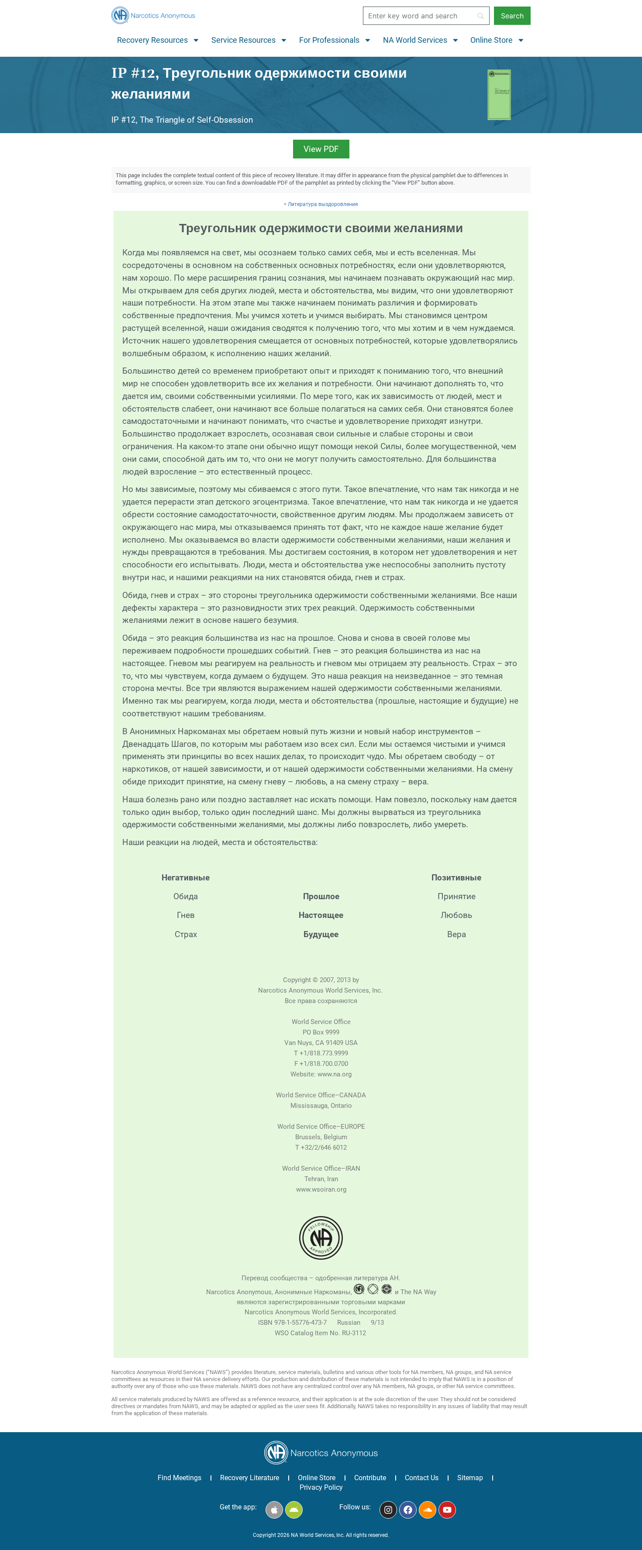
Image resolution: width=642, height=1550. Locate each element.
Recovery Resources (152, 40)
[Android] (294, 1510)
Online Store (491, 40)
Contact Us (421, 1478)
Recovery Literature (249, 1478)
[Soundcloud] (427, 1510)
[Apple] (274, 1510)
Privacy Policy (321, 1487)
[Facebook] (408, 1510)
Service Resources (243, 40)
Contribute (370, 1478)
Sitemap (470, 1478)
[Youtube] (447, 1510)
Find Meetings (179, 1478)
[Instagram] (388, 1510)
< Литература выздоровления (321, 204)
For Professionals (329, 40)
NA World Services (415, 40)
